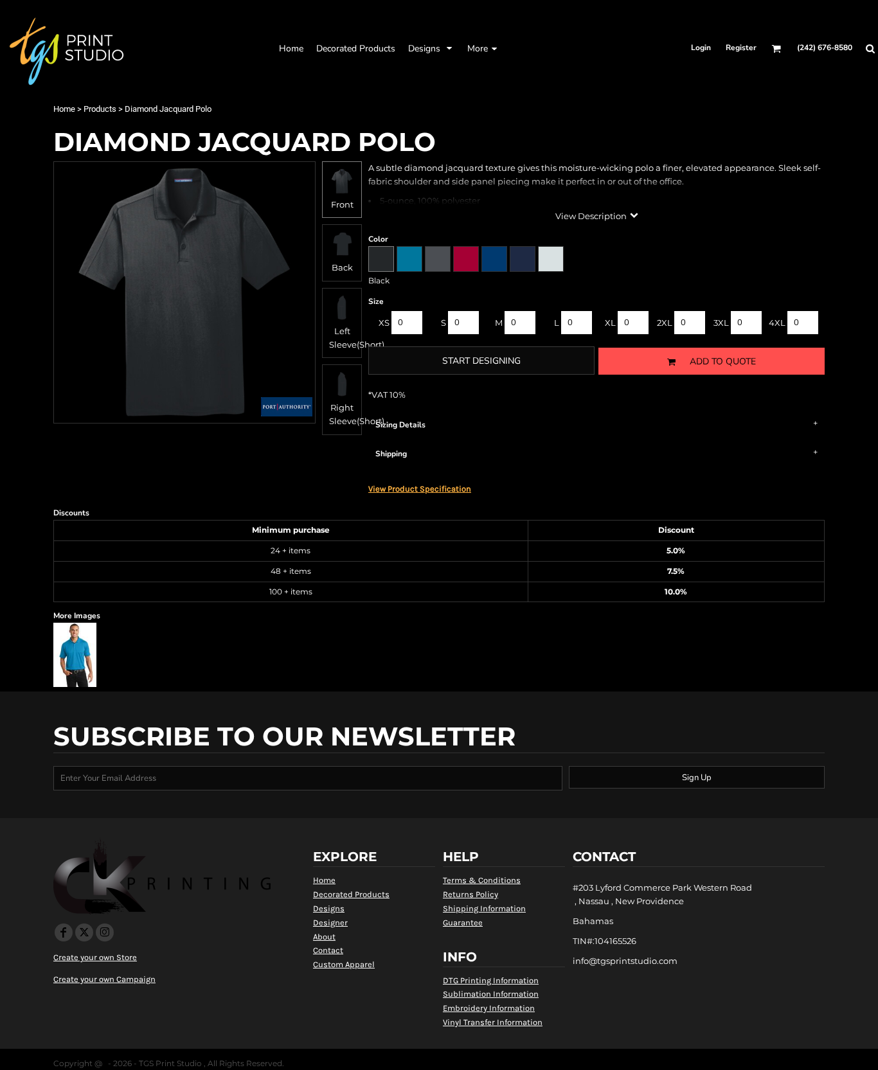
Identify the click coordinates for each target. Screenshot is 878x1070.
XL (610, 322)
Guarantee (463, 922)
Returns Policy (470, 894)
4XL (777, 322)
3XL (721, 322)
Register (741, 47)
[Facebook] (64, 932)
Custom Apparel (344, 964)
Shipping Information (484, 908)
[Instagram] (105, 932)
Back (342, 267)
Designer (330, 922)
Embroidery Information (489, 1008)
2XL (664, 322)
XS (384, 322)
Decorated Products (351, 894)
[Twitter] (84, 932)
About (324, 936)
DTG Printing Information (491, 980)
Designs (329, 908)
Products (100, 109)
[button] (356, 48)
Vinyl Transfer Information (492, 1022)
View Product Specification (419, 489)
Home (64, 109)
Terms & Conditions (482, 880)
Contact (328, 950)
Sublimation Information (491, 994)
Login (701, 47)
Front (342, 204)
